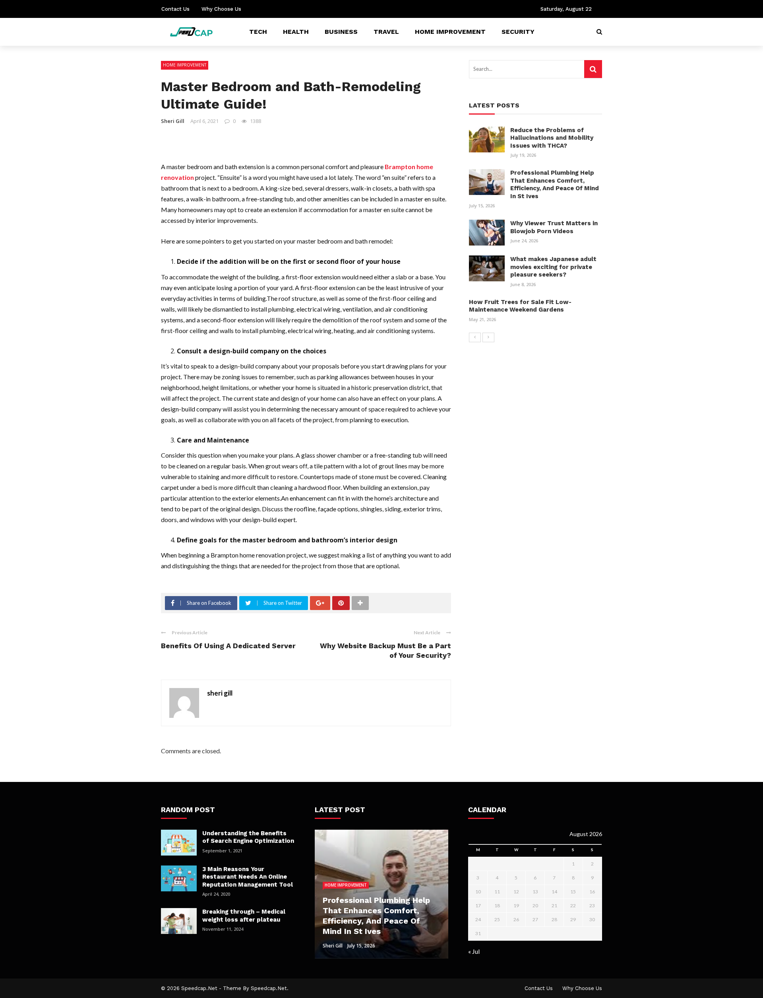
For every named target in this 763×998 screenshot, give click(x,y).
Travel (386, 31)
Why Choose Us (221, 9)
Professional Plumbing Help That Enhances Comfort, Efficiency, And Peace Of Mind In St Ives (554, 184)
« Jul (474, 951)
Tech (258, 31)
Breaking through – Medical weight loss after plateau (243, 915)
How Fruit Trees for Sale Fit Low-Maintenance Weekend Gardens (520, 306)
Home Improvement (450, 31)
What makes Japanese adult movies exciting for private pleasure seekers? (553, 266)
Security (518, 31)
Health (296, 31)
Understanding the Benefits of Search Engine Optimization (248, 837)
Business (341, 31)
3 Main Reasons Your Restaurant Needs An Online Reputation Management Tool (247, 876)
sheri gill (172, 121)
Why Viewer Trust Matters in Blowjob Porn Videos (554, 227)
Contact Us (175, 9)
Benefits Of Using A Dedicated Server (228, 645)
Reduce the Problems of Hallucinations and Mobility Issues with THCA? (551, 138)
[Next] (488, 337)
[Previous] (475, 337)
